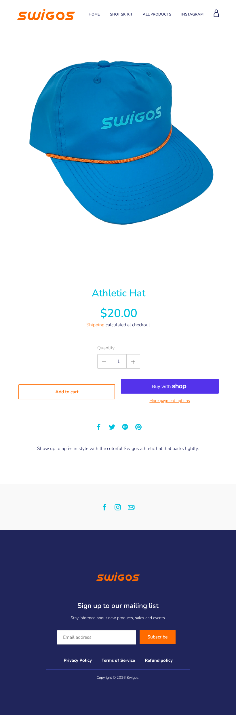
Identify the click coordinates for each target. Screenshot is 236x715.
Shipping (95, 325)
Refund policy (159, 660)
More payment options (169, 400)
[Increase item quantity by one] (133, 361)
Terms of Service (118, 660)
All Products (157, 14)
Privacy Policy (78, 660)
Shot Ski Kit (121, 14)
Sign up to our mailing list (118, 605)
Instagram (192, 14)
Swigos (132, 677)
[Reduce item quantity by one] (104, 361)
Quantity (106, 348)
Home (94, 14)
